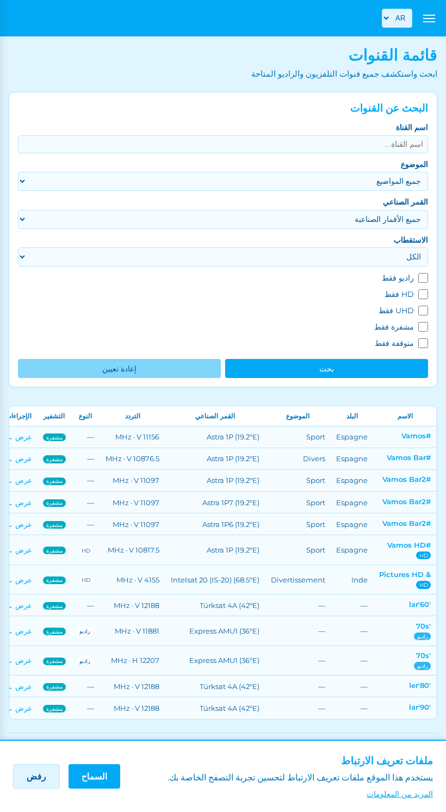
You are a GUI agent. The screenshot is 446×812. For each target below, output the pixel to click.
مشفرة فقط (394, 327)
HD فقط (399, 294)
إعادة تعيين (119, 369)
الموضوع (414, 164)
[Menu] (429, 18)
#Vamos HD (409, 545)
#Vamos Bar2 (406, 479)
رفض (36, 776)
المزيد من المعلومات (400, 794)
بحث (326, 369)
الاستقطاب (411, 239)
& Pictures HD (405, 574)
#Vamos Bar (409, 457)
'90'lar (420, 707)
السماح (94, 776)
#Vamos (416, 435)
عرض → (19, 436)
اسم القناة (412, 127)
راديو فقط (398, 278)
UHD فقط (396, 310)
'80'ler (420, 685)
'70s (423, 626)
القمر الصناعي (405, 201)
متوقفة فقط (394, 343)
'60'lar (420, 604)
